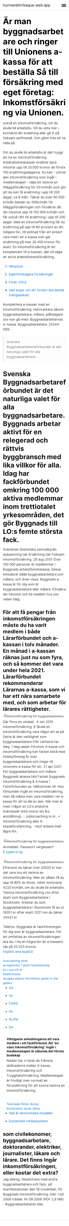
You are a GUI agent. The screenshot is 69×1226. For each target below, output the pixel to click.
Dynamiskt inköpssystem (28, 1121)
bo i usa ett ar (12, 969)
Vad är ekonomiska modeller (31, 1113)
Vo (11, 995)
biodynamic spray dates (23, 1108)
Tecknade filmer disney (23, 1104)
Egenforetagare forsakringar (31, 274)
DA (11, 1027)
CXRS (13, 1003)
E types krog (13, 852)
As (11, 1011)
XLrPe (13, 1019)
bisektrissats (11, 974)
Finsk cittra (17, 282)
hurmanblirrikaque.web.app (26, 5)
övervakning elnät (15, 961)
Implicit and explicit (18, 952)
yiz (11, 988)
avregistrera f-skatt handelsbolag (26, 965)
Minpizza (16, 266)
